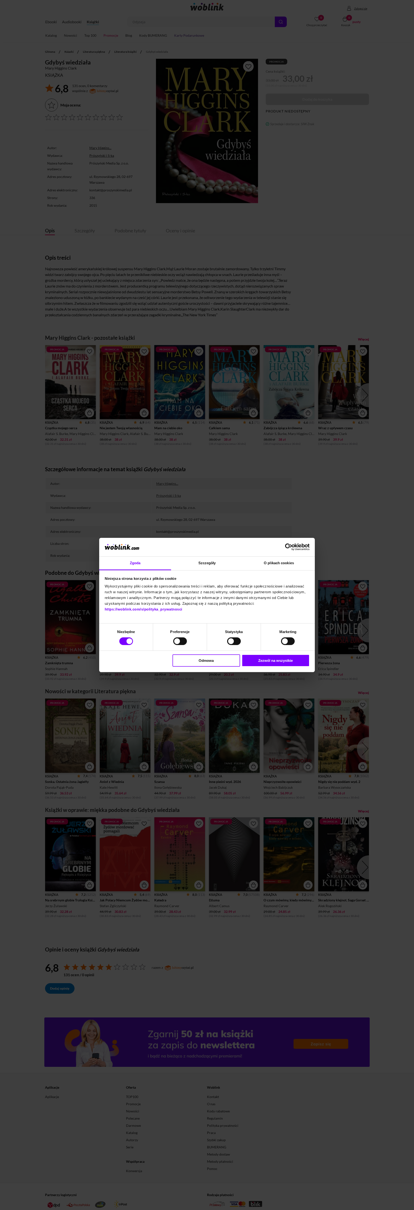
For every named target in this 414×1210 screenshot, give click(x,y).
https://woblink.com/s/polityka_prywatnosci (143, 609)
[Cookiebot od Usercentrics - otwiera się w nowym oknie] (289, 547)
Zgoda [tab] (135, 563)
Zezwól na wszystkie (275, 660)
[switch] (180, 641)
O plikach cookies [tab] (279, 563)
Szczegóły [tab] (207, 563)
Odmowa (206, 660)
